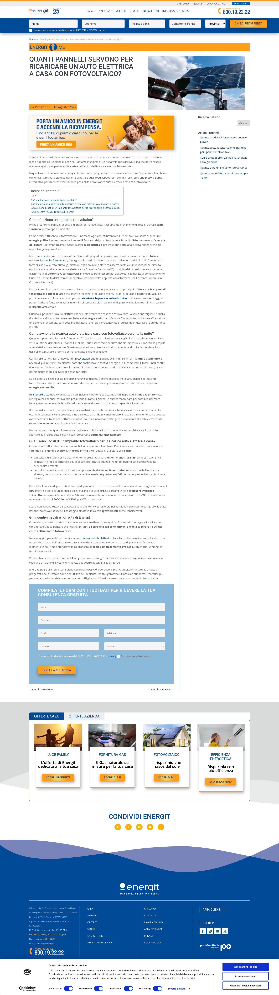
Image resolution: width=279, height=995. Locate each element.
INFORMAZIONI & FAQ (175, 11)
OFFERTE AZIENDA (84, 716)
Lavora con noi (216, 3)
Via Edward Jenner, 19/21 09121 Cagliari (47, 934)
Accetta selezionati (245, 976)
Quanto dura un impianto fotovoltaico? (223, 167)
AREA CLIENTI (212, 909)
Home (32, 39)
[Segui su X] (225, 931)
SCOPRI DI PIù (112, 777)
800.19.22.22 (49, 939)
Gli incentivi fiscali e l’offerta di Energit (53, 211)
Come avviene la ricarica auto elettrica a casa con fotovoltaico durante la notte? (76, 203)
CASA (90, 11)
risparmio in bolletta (94, 538)
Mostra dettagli (177, 988)
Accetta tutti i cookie (245, 966)
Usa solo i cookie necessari (245, 985)
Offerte (121, 11)
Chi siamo (183, 3)
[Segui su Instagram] (210, 931)
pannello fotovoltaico (54, 260)
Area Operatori (153, 929)
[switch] (98, 988)
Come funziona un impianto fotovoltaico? (55, 200)
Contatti (150, 915)
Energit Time (150, 11)
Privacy (148, 936)
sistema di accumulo (43, 394)
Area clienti (241, 3)
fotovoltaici (82, 358)
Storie (134, 11)
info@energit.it (48, 943)
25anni (198, 3)
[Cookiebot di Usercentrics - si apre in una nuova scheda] (27, 988)
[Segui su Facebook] (203, 931)
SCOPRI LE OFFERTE (58, 777)
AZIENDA (104, 11)
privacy (102, 30)
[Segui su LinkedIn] (217, 931)
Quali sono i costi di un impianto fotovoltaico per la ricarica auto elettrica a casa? (76, 207)
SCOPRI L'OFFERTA (220, 781)
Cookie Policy (152, 942)
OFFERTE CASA (46, 716)
